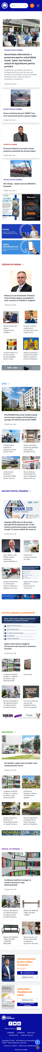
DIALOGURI (7, 732)
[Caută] (25, 5)
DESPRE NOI (13, 1035)
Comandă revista (28, 973)
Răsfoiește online (27, 977)
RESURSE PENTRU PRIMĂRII (15, 491)
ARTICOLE (31, 1033)
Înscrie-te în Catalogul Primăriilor (27, 1004)
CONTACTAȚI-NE (27, 1035)
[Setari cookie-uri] (38, 1048)
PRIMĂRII (10, 1033)
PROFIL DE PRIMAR (11, 849)
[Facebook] (10, 1023)
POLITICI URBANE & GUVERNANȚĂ (18, 613)
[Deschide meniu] (38, 5)
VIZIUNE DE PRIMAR (11, 264)
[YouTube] (15, 1023)
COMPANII (21, 1033)
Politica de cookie (21, 1050)
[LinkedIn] (19, 1023)
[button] (37, 1042)
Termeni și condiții (10, 1046)
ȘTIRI (4, 383)
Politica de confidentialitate (28, 1046)
